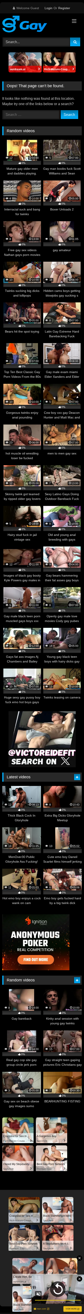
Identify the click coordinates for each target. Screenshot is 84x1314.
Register (64, 8)
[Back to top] (70, 1300)
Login (48, 8)
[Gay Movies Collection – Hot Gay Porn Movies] (34, 25)
